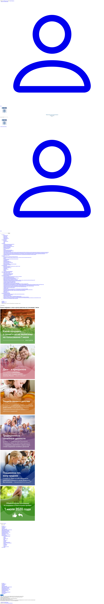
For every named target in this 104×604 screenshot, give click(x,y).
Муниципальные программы (8, 245)
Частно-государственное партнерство (9, 246)
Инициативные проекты (5, 590)
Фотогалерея (3, 591)
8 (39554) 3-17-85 (5, 0)
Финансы (3, 585)
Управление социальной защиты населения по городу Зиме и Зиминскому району (15, 286)
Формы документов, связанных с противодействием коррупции (12, 296)
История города (6, 235)
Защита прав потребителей (7, 251)
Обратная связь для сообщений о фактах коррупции (11, 298)
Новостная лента (4, 592)
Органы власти (4, 239)
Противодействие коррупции (6, 293)
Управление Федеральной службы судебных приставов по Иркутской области (14, 290)
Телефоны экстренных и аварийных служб (9, 282)
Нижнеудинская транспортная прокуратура (10, 278)
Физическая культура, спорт (7, 267)
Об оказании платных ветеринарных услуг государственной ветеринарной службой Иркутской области (18, 289)
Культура (5, 269)
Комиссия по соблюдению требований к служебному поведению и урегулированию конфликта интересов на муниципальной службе (22, 297)
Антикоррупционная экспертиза (8, 294)
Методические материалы (7, 295)
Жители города (6, 237)
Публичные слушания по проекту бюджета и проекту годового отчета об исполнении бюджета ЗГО (17, 257)
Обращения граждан (5, 589)
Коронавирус (5, 291)
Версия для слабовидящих (4, 1)
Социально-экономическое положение (9, 244)
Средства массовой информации (8, 271)
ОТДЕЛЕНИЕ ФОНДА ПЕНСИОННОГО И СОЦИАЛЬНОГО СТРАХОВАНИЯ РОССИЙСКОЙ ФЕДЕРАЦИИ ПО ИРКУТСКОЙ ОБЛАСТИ (24, 284)
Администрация (6, 241)
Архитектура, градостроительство (8, 273)
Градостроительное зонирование (8, 274)
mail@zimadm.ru (12, 0)
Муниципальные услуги (5, 588)
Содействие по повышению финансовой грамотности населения (13, 276)
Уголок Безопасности (7, 292)
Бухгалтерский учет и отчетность (8, 262)
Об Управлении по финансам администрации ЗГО (11, 256)
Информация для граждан (5, 275)
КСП (4, 242)
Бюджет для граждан (6, 263)
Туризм (5, 249)
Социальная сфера (4, 265)
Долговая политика (6, 259)
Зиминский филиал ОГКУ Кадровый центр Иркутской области (12, 280)
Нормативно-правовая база (7, 261)
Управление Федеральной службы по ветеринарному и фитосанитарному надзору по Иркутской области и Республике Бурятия (21, 285)
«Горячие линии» (6, 288)
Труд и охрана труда (6, 248)
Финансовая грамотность (7, 264)
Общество (5, 270)
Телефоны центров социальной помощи (9, 287)
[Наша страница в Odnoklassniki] (0, 601)
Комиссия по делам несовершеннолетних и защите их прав (12, 266)
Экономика (3, 243)
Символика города (6, 238)
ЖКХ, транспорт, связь (7, 272)
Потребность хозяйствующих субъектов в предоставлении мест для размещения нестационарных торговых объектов (20, 254)
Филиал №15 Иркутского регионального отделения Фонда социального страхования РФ (16, 283)
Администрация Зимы (3, 126)
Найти (9, 233)
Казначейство (5, 260)
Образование (5, 268)
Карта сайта (3, 593)
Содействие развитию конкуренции (9, 250)
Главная (3, 301)
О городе (3, 234)
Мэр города (5, 240)
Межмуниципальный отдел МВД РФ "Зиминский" (11, 279)
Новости (5, 523)
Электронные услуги (6, 255)
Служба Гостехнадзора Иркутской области (9, 281)
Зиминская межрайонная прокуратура (9, 277)
